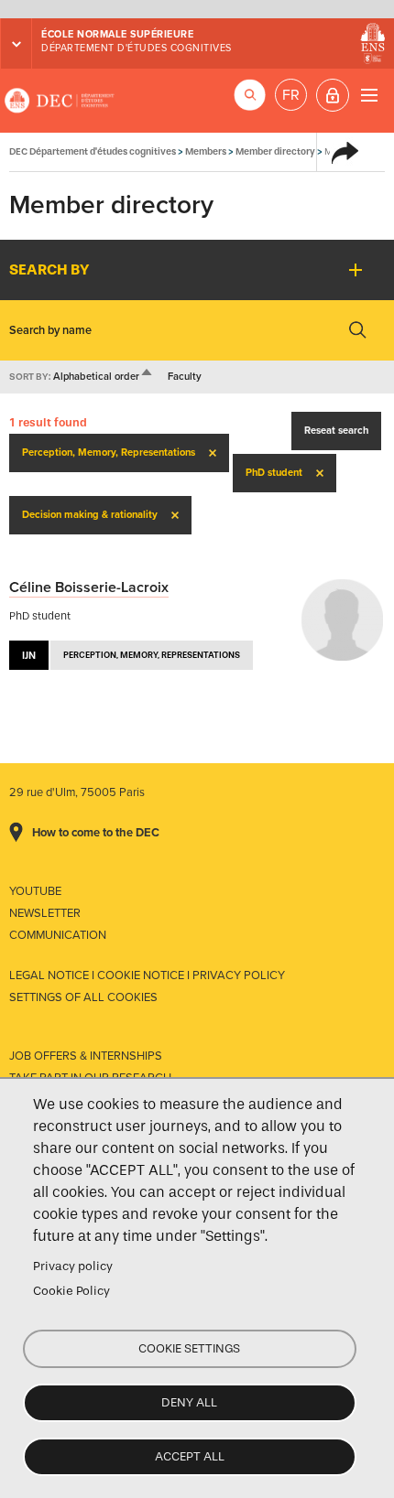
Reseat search (336, 430)
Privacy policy (73, 1266)
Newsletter (45, 913)
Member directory (275, 151)
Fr (291, 95)
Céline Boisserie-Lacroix (89, 587)
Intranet (332, 95)
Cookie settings (189, 1348)
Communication (57, 935)
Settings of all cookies (83, 997)
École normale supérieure (117, 34)
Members (205, 151)
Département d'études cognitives (136, 48)
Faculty (185, 377)
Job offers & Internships (85, 1056)
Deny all (189, 1402)
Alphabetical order (103, 377)
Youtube (35, 891)
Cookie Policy (71, 1291)
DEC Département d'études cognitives (60, 101)
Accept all (189, 1456)
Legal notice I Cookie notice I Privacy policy (147, 975)
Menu (369, 95)
